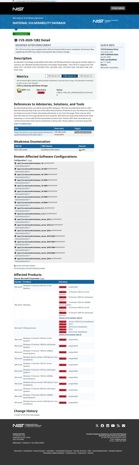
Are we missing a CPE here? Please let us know (29, 268)
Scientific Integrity (115, 451)
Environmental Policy (100, 451)
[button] (117, 8)
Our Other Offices (38, 443)
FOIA (89, 451)
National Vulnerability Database (39, 23)
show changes (34, 415)
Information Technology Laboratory (28, 18)
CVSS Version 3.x (69, 76)
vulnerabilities (21, 34)
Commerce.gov (71, 453)
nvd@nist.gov (25, 123)
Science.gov (82, 453)
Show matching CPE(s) (22, 166)
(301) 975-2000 (18, 439)
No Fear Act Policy (80, 451)
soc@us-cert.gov (120, 439)
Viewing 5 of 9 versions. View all (70, 335)
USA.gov (90, 453)
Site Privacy (18, 451)
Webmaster (17, 443)
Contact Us (26, 443)
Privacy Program (39, 451)
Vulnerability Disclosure (64, 451)
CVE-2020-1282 (107, 52)
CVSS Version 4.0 (53, 76)
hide (30, 160)
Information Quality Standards (53, 453)
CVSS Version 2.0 (85, 76)
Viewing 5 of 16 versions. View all (70, 318)
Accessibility (28, 451)
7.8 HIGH (41, 93)
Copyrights (50, 451)
